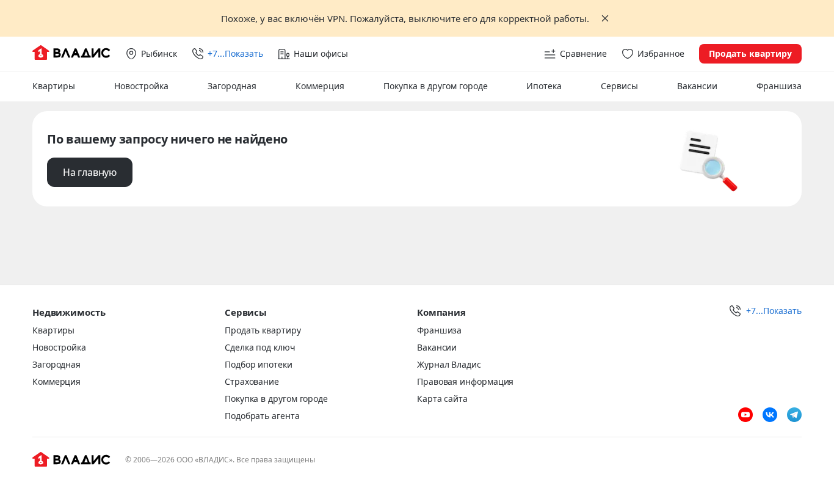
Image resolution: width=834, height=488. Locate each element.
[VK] (770, 414)
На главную (90, 172)
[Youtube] (745, 414)
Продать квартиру (750, 53)
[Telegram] (794, 414)
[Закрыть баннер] (605, 18)
